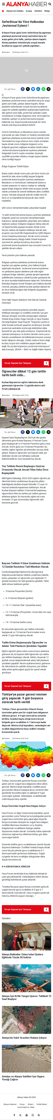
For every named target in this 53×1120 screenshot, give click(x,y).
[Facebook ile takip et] (14, 1115)
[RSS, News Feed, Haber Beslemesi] (39, 1115)
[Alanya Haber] (26, 4)
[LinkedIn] (38, 89)
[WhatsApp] (43, 89)
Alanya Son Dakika (14, 11)
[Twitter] (28, 89)
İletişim (30, 1104)
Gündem (38, 11)
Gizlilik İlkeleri (41, 1104)
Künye (22, 1104)
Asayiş (29, 11)
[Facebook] (23, 89)
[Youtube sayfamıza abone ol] (26, 1115)
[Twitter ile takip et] (20, 1115)
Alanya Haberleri (10, 1104)
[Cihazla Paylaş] (49, 89)
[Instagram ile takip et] (33, 1115)
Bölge (47, 11)
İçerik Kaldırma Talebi (25, 1107)
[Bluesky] (33, 89)
